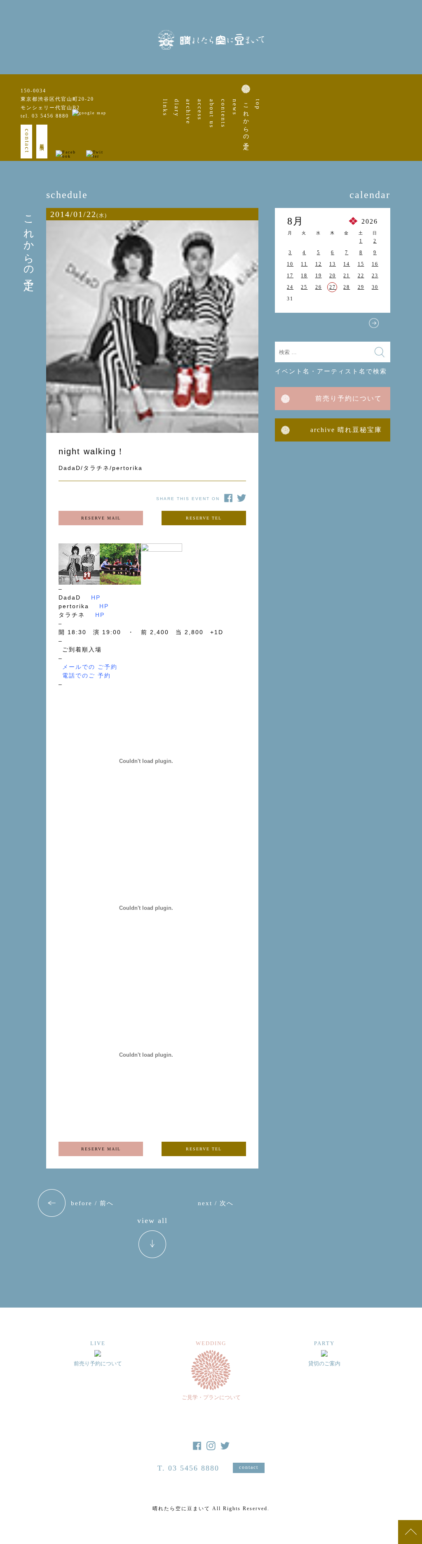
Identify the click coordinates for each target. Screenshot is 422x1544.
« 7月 (291, 323)
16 (375, 264)
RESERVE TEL (204, 518)
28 (346, 287)
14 (346, 264)
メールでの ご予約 (89, 666)
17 (290, 275)
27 (332, 287)
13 (332, 264)
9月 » (374, 323)
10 (290, 264)
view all (152, 1221)
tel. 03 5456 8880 (45, 116)
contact (27, 141)
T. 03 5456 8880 (188, 1468)
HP (96, 597)
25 (304, 287)
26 (318, 287)
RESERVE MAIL (101, 518)
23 (375, 275)
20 (332, 275)
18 (304, 275)
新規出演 (42, 141)
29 (361, 287)
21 (346, 275)
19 (318, 275)
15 (361, 264)
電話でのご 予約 (86, 675)
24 (290, 287)
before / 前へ (92, 1203)
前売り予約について (348, 398)
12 (318, 264)
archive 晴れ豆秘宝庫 (346, 429)
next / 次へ (216, 1203)
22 (361, 275)
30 (375, 287)
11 (304, 264)
